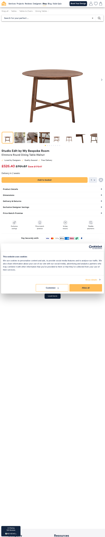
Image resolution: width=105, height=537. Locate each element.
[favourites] (96, 3)
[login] (91, 3)
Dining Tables (41, 11)
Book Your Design (78, 3)
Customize (50, 288)
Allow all (86, 288)
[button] (10, 531)
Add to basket (45, 180)
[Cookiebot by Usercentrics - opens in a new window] (91, 247)
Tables (14, 11)
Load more (52, 296)
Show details (91, 280)
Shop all (5, 11)
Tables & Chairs (26, 11)
